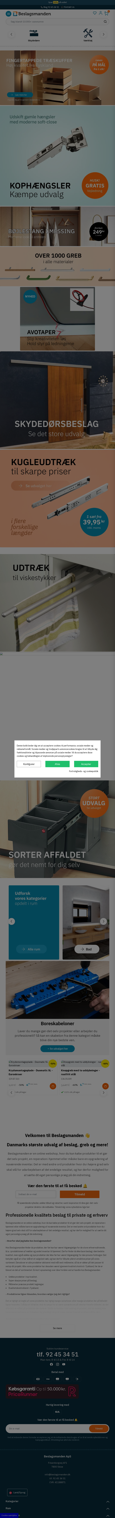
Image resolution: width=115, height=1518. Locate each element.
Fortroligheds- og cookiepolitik (83, 771)
